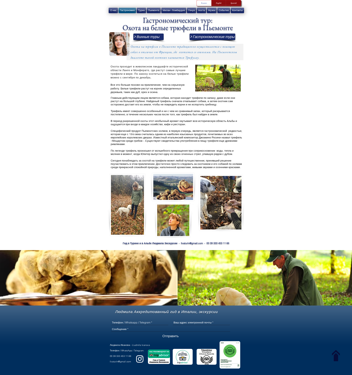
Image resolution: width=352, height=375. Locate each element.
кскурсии (209, 312)
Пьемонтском (227, 52)
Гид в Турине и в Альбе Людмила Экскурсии (150, 243)
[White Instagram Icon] (140, 359)
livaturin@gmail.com (192, 243)
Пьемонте (168, 46)
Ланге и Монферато (135, 70)
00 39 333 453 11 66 (218, 243)
